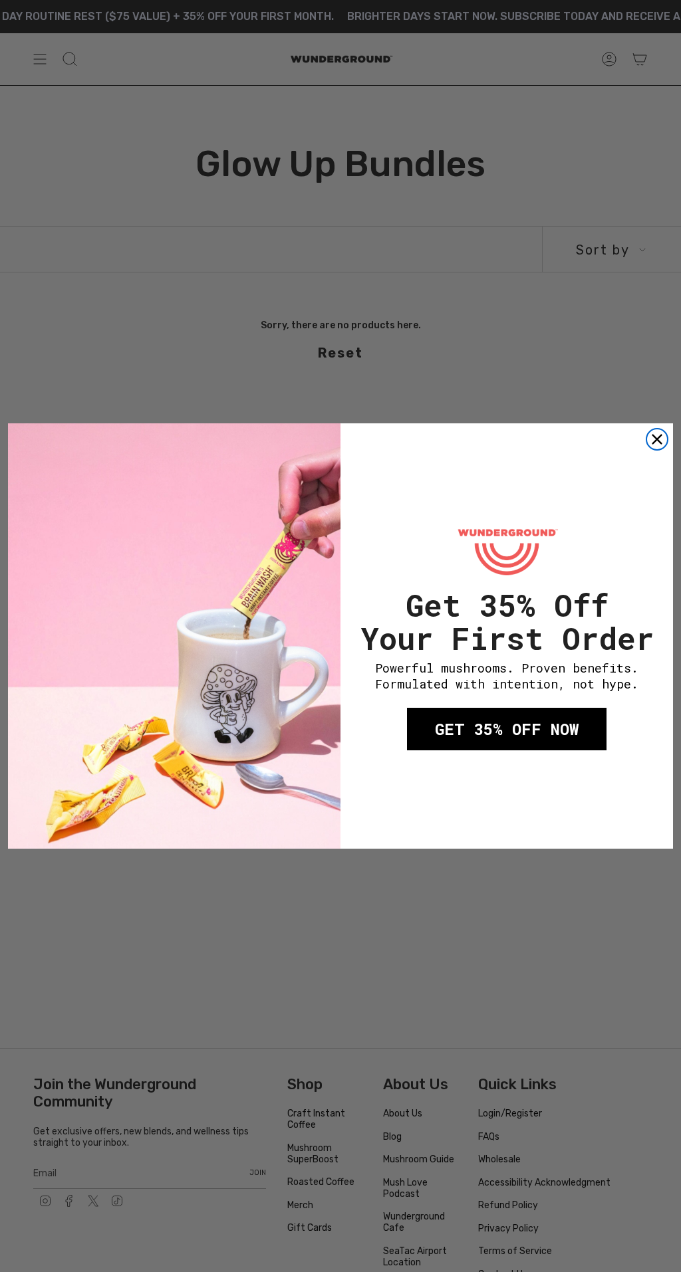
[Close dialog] (657, 439)
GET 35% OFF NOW (507, 729)
